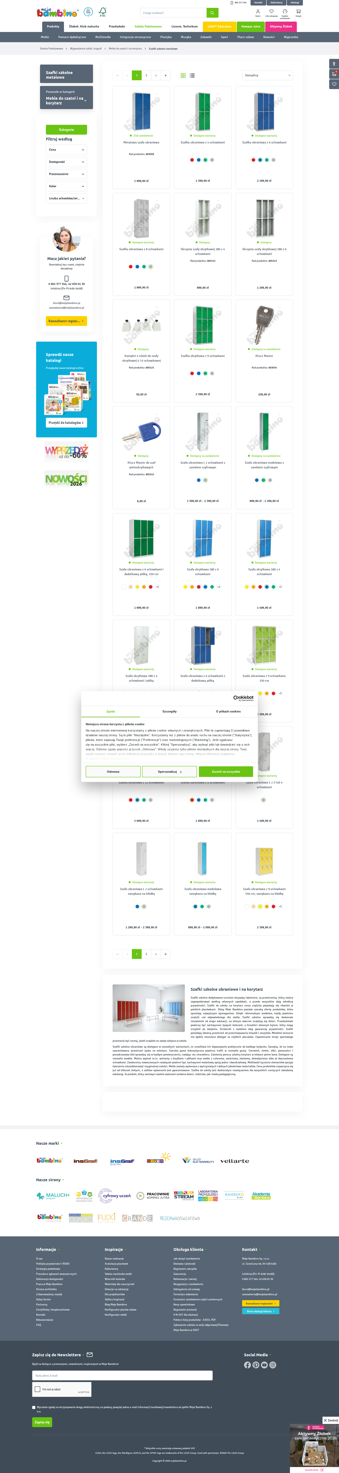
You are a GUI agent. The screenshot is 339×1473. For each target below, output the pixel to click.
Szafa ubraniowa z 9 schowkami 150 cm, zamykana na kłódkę (264, 891)
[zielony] (205, 159)
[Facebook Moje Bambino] (247, 1365)
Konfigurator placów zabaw (120, 1309)
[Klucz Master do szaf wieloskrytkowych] (141, 432)
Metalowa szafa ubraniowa (141, 142)
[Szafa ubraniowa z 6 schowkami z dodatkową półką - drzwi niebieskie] (202, 645)
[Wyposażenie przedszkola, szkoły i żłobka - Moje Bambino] (57, 12)
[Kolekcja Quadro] (81, 1217)
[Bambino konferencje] (50, 1217)
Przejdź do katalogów (65, 422)
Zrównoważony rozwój (49, 1294)
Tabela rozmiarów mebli (118, 1274)
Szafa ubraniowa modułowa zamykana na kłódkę (202, 891)
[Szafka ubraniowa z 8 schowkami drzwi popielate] (141, 218)
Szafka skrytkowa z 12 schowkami (141, 782)
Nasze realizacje (114, 1258)
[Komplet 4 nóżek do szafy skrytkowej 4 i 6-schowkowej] (141, 325)
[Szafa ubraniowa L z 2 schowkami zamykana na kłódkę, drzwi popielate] (141, 858)
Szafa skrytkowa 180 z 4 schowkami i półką (141, 678)
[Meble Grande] (137, 1217)
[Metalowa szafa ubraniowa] (141, 111)
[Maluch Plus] (53, 1195)
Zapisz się (42, 1422)
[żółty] (137, 586)
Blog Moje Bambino (116, 1304)
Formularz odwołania (185, 1294)
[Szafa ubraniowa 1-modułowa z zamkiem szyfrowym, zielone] (264, 432)
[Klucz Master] (264, 325)
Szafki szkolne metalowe (59, 75)
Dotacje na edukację (116, 1289)
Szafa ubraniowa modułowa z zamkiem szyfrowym (264, 465)
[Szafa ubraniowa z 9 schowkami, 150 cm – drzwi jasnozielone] (264, 645)
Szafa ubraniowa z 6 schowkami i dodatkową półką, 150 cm (141, 571)
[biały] (124, 586)
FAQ (38, 1325)
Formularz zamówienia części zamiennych (197, 1299)
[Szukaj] (213, 13)
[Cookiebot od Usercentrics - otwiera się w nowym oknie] (236, 698)
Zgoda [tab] (110, 711)
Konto (257, 16)
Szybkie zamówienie (285, 17)
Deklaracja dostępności (49, 1279)
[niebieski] (198, 159)
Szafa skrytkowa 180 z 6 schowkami (203, 571)
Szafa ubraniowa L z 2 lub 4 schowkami (264, 785)
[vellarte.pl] (235, 1159)
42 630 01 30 (76, 284)
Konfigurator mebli (116, 1314)
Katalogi (295, 2)
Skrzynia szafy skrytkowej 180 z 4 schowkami (203, 251)
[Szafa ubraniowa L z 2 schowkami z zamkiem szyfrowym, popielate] (202, 432)
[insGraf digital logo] (125, 1159)
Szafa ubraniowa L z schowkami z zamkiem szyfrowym (202, 465)
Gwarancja (179, 1274)
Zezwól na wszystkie (226, 771)
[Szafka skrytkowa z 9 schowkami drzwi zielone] (202, 325)
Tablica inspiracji (114, 1299)
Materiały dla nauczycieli (119, 1284)
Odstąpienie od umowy (186, 1289)
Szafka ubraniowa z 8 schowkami (141, 249)
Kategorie (66, 130)
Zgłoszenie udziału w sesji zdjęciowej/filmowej (200, 1325)
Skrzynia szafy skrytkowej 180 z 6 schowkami (264, 251)
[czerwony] (192, 159)
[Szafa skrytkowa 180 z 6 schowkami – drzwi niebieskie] (202, 538)
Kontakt (258, 2)
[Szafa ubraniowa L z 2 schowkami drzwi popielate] (264, 752)
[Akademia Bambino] (261, 1195)
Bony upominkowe (184, 1304)
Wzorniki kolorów (115, 1279)
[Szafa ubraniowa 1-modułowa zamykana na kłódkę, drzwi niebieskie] (202, 858)
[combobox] (179, 13)
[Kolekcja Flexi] (106, 1217)
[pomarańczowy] (144, 586)
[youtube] (264, 1365)
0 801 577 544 (57, 284)
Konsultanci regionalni (65, 321)
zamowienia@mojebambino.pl (66, 307)
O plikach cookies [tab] (228, 711)
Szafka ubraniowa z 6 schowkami (264, 142)
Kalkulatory (276, 2)
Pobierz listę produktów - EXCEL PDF (194, 1320)
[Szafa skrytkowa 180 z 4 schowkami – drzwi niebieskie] (264, 538)
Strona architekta (46, 1289)
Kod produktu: (137, 154)
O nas (39, 1258)
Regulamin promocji (185, 1309)
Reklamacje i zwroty (185, 1279)
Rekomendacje (44, 1320)
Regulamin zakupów (185, 1269)
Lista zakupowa (271, 16)
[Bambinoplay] (234, 1195)
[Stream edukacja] (184, 1195)
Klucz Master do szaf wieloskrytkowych (141, 465)
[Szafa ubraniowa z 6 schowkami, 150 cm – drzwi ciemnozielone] (141, 538)
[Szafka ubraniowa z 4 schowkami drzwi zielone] (202, 111)
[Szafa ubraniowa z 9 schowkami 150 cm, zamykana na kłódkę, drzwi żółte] (264, 858)
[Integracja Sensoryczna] (84, 1195)
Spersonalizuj (167, 771)
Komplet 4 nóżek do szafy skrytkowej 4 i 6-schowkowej (141, 358)
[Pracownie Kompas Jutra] (153, 1195)
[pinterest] (255, 1365)
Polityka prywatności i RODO (52, 1263)
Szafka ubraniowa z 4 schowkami (203, 142)
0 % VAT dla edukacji (185, 1314)
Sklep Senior (43, 1299)
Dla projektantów (115, 1294)
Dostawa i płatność (184, 1263)
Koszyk (298, 16)
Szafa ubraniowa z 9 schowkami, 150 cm (264, 678)
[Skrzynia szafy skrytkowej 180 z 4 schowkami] (202, 218)
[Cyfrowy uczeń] (115, 1195)
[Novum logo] (162, 1159)
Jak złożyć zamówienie (186, 1258)
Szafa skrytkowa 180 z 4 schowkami (264, 571)
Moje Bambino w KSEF (186, 1330)
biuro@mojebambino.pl (66, 303)
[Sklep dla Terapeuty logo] (198, 1159)
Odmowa (113, 771)
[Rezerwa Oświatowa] (180, 1217)
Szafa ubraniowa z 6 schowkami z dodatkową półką (202, 678)
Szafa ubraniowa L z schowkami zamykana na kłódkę (141, 891)
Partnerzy (41, 1304)
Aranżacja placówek (116, 1263)
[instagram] (272, 1365)
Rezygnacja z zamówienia (188, 1284)
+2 (218, 586)
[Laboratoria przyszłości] (208, 1195)
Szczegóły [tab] (169, 711)
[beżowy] (130, 586)
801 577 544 (241, 2)
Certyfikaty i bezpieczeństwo (53, 1309)
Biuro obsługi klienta (259, 1311)
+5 (157, 586)
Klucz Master (264, 356)
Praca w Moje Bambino (49, 1284)
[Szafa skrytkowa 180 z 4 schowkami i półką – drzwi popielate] (141, 645)
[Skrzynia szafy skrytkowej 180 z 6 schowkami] (264, 218)
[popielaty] (212, 159)
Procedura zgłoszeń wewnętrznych (56, 1274)
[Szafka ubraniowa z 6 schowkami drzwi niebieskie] (264, 111)
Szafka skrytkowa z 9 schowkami (203, 356)
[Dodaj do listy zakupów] (159, 95)
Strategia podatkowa (48, 1269)
